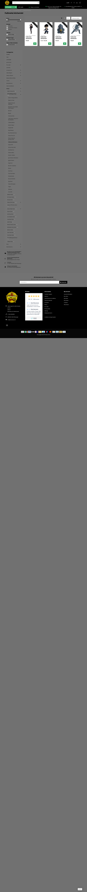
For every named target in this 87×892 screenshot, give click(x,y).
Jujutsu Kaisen (11, 160)
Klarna (46, 304)
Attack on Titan (11, 100)
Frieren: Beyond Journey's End (11, 139)
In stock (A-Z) (9, 70)
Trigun (9, 186)
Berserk (9, 110)
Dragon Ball (10, 127)
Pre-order (8, 65)
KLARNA (8, 54)
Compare (66, 302)
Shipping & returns (48, 313)
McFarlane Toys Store (12, 227)
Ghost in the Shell (11, 147)
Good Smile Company (13, 27)
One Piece (10, 171)
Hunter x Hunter (11, 155)
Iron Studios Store (12, 216)
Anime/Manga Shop (11, 94)
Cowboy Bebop (11, 122)
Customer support (48, 294)
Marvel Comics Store (12, 224)
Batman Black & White (10, 78)
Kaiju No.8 (10, 163)
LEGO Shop (10, 222)
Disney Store (10, 199)
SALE (7, 57)
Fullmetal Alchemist (12, 142)
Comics (7, 80)
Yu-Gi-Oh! (10, 191)
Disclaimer (47, 302)
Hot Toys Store (11, 214)
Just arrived (8, 62)
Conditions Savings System (50, 317)
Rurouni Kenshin (11, 178)
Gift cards (20, 7)
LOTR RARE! (8, 59)
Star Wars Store (11, 235)
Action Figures (9, 72)
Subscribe (64, 282)
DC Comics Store (11, 197)
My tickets (66, 298)
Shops (7, 88)
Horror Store (10, 211)
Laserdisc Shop (11, 219)
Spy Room (10, 181)
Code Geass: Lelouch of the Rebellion (13, 119)
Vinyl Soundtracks (10, 86)
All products (66, 304)
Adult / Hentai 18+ (11, 91)
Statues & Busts (12, 39)
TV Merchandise (12, 44)
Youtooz (10, 29)
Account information (68, 294)
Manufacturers (9, 246)
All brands (11, 26)
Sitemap (46, 310)
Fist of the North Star (12, 133)
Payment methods (48, 300)
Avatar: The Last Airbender (11, 103)
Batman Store (11, 194)
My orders (66, 296)
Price (7, 244)
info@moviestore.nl (11, 319)
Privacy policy (47, 308)
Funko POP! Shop (12, 202)
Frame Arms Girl (11, 135)
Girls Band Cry (11, 150)
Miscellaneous (9, 83)
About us (46, 296)
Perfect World (11, 176)
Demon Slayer (11, 125)
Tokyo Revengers (11, 184)
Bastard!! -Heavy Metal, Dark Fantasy (13, 107)
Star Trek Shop (11, 232)
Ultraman (10, 189)
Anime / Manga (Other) (12, 97)
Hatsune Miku (11, 152)
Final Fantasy (11, 130)
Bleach (9, 113)
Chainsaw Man (11, 116)
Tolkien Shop (10, 241)
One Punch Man (11, 173)
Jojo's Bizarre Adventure (13, 157)
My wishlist (66, 300)
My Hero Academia (12, 165)
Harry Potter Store (12, 208)
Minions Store (10, 229)
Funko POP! (10, 144)
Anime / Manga (12, 34)
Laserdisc (8, 67)
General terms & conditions (50, 298)
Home (6, 10)
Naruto (9, 168)
